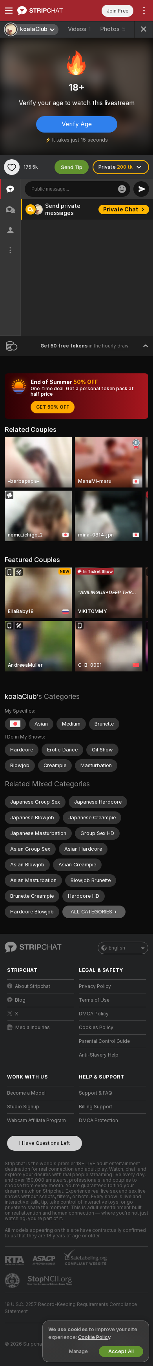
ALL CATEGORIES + (94, 912)
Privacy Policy (95, 986)
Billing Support (95, 1107)
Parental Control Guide (104, 1041)
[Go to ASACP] (44, 1260)
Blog (20, 1000)
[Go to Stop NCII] (50, 1280)
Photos (113, 29)
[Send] (141, 189)
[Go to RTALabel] (15, 1260)
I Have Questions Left (44, 1143)
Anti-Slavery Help (98, 1055)
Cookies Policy (96, 1027)
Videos (79, 29)
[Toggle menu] (8, 10)
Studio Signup (23, 1107)
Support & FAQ (95, 1093)
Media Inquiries (32, 1027)
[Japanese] (15, 724)
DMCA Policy (94, 1014)
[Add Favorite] (12, 167)
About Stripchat (32, 986)
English (117, 948)
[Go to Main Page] (46, 10)
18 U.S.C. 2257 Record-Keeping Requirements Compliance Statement (71, 1308)
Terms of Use (94, 1000)
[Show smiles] (122, 189)
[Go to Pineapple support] (13, 1280)
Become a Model (26, 1093)
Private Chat (120, 209)
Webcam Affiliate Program (36, 1120)
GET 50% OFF (52, 407)
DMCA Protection (98, 1120)
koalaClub (20, 696)
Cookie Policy (94, 1337)
